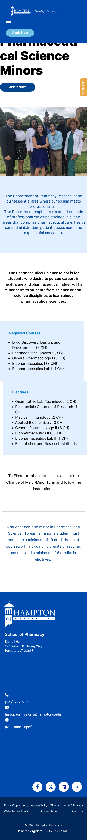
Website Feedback (16, 811)
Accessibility (39, 805)
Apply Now (20, 33)
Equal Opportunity (16, 805)
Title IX (54, 805)
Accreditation (49, 811)
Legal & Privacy (72, 805)
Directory (77, 811)
